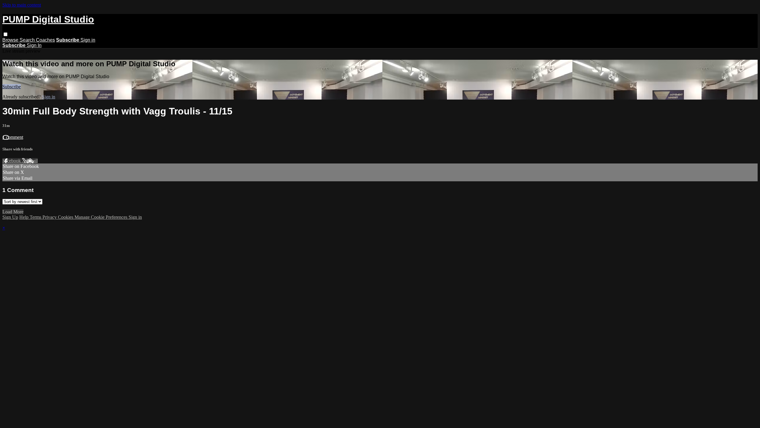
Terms (36, 217)
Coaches (45, 40)
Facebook (12, 160)
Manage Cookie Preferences (102, 217)
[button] (5, 34)
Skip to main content (21, 4)
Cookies (66, 217)
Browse (11, 40)
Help (24, 217)
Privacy (50, 217)
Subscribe (11, 86)
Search (28, 40)
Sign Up (10, 217)
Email (32, 160)
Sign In (34, 45)
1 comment (12, 137)
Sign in (87, 40)
